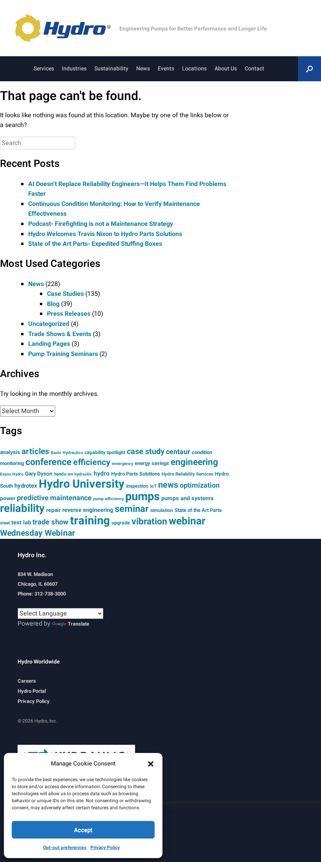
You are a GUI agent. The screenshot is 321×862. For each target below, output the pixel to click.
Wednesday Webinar (37, 533)
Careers (27, 681)
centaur (178, 452)
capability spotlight (105, 452)
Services (44, 68)
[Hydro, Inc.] (66, 28)
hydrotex (25, 485)
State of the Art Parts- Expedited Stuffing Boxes (95, 244)
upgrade (121, 522)
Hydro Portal (32, 691)
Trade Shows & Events (59, 334)
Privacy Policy (105, 847)
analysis (10, 452)
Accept (83, 830)
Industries (74, 68)
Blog (53, 304)
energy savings (152, 463)
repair (53, 510)
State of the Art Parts (198, 510)
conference (48, 462)
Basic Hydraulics (67, 453)
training (90, 520)
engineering (194, 462)
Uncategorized (48, 324)
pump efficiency (108, 499)
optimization (200, 485)
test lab (21, 523)
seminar (132, 509)
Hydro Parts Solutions (135, 473)
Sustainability (111, 68)
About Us (226, 68)
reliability (22, 509)
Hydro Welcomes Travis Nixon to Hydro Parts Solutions (105, 234)
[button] (151, 763)
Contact (254, 68)
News (143, 68)
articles (35, 451)
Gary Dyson (38, 474)
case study (145, 451)
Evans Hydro (11, 474)
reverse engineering (87, 510)
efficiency (91, 462)
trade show (50, 522)
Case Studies (65, 294)
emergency (122, 464)
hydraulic (83, 474)
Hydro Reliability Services (187, 474)
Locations (194, 68)
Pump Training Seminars (63, 354)
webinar (187, 521)
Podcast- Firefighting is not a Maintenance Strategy (100, 224)
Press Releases (68, 313)
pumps (142, 496)
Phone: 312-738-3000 (42, 593)
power (7, 498)
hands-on (63, 474)
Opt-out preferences (65, 847)
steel (5, 523)
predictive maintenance (54, 498)
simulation (161, 510)
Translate (78, 624)
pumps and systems (187, 498)
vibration (149, 521)
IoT (153, 486)
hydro (102, 473)
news (168, 485)
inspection (137, 486)
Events (166, 68)
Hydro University (81, 484)
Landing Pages (49, 344)
